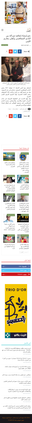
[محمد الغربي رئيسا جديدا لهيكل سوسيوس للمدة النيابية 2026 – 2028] (9, 218)
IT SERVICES (11, 420)
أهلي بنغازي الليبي (23, 108)
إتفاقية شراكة (15, 108)
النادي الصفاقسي (26, 111)
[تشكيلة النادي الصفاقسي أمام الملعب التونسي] (23, 179)
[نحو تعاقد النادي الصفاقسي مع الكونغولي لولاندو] (23, 238)
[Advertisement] (16, 129)
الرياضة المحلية (24, 153)
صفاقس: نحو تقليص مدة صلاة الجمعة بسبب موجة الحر (16, 375)
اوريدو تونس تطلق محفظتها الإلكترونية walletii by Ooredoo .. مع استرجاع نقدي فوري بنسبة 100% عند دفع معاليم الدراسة (16, 350)
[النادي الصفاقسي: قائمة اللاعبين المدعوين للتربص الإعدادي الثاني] (9, 197)
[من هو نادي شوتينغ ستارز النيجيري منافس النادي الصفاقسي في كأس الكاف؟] (23, 218)
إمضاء (9, 108)
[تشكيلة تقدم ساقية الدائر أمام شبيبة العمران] (9, 156)
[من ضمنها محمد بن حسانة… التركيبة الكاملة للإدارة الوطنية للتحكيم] (9, 179)
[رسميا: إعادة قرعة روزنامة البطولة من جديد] (9, 238)
